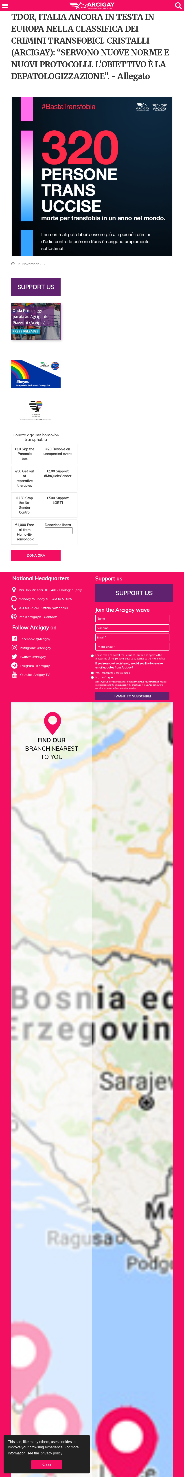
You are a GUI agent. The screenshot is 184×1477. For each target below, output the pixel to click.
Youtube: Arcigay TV (35, 675)
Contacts (50, 617)
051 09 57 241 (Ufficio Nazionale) (43, 608)
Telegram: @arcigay (35, 666)
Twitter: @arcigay (33, 657)
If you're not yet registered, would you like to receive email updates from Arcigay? (129, 665)
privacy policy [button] (51, 1453)
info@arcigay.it (30, 617)
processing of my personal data (112, 658)
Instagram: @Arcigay (35, 648)
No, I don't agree (104, 677)
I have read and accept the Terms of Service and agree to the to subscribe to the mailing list (130, 656)
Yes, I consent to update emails (112, 672)
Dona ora (36, 555)
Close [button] (46, 1464)
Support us (36, 287)
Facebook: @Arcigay (35, 639)
